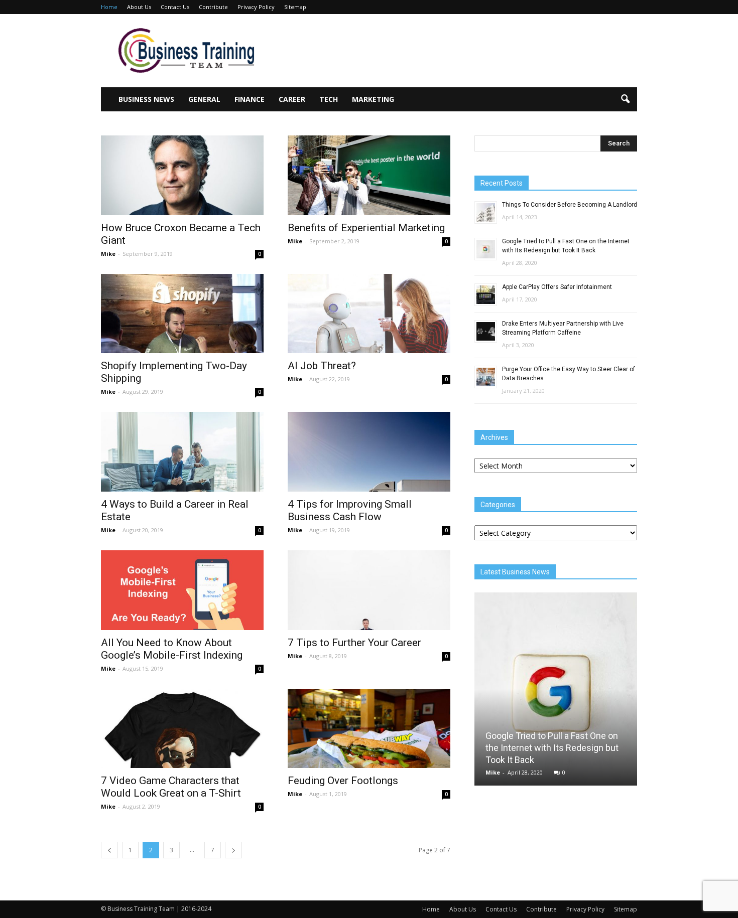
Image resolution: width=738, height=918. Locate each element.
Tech (328, 99)
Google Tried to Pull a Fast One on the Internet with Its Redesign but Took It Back (552, 747)
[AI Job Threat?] (369, 314)
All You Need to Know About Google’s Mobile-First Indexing (171, 649)
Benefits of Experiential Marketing (366, 228)
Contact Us (175, 7)
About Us (139, 7)
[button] (625, 99)
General (204, 99)
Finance (249, 99)
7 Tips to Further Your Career (354, 643)
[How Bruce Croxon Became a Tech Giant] (182, 175)
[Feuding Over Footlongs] (369, 729)
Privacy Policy (256, 7)
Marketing (373, 99)
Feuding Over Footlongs (343, 781)
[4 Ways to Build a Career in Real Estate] (182, 452)
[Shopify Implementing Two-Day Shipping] (182, 314)
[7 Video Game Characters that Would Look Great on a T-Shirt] (182, 729)
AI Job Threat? (322, 366)
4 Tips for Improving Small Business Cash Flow (350, 510)
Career (292, 99)
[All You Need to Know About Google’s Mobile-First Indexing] (182, 590)
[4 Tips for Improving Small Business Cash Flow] (369, 452)
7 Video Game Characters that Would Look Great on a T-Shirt (171, 787)
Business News (146, 99)
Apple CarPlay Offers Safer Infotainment (557, 286)
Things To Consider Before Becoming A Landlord (569, 204)
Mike (108, 253)
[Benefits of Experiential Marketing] (369, 175)
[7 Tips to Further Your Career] (369, 590)
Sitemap (295, 7)
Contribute (213, 7)
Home (109, 7)
